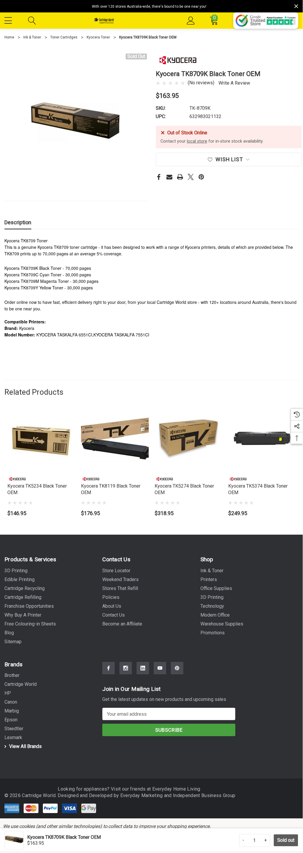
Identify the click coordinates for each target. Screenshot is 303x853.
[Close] (296, 6)
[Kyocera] (178, 60)
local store (197, 141)
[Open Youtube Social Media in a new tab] (160, 668)
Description (17, 222)
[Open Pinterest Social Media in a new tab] (177, 668)
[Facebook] (159, 177)
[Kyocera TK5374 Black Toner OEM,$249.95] (262, 438)
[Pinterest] (201, 177)
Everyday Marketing (142, 795)
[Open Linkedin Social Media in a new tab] (143, 668)
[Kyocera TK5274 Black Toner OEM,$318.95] (188, 438)
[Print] (180, 177)
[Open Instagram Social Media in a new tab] (125, 668)
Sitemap (13, 641)
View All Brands (25, 746)
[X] (191, 177)
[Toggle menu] (8, 19)
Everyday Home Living (176, 789)
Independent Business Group (204, 795)
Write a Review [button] (234, 83)
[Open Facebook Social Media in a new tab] (108, 668)
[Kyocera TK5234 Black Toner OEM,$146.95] (41, 438)
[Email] (169, 177)
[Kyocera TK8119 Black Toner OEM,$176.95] (115, 438)
